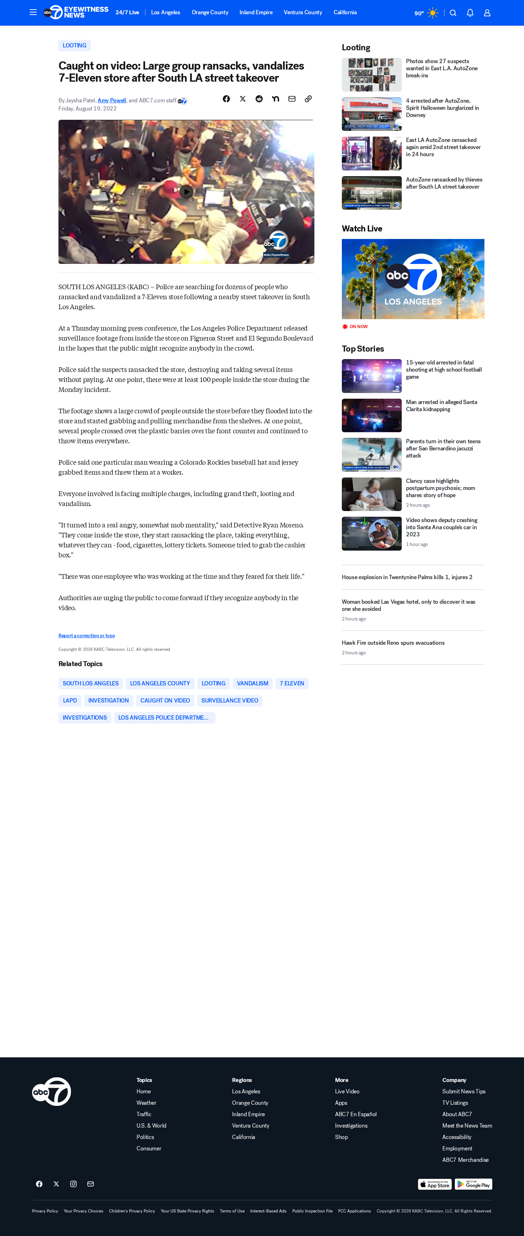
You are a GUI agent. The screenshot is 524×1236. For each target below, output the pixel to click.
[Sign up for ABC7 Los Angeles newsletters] (90, 1184)
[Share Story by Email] (292, 99)
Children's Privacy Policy (132, 1211)
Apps (341, 1103)
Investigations (351, 1126)
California (345, 12)
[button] (33, 12)
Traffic (144, 1114)
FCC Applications (354, 1211)
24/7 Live (127, 12)
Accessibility (457, 1137)
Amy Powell (112, 100)
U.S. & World (151, 1126)
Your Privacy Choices (83, 1211)
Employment (457, 1148)
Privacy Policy (45, 1211)
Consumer (149, 1148)
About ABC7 (457, 1114)
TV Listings (455, 1103)
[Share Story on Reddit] (259, 99)
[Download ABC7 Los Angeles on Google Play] (473, 1184)
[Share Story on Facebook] (226, 99)
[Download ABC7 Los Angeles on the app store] (435, 1184)
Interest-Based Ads (268, 1211)
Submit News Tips (464, 1091)
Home (144, 1091)
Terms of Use (232, 1211)
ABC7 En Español (356, 1114)
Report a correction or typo (86, 635)
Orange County (210, 12)
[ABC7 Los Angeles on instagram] (73, 1184)
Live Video (347, 1091)
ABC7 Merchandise (465, 1160)
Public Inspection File (312, 1211)
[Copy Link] (308, 99)
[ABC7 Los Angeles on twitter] (56, 1184)
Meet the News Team (467, 1126)
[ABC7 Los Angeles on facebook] (39, 1184)
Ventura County (303, 12)
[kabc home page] (51, 1091)
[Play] (413, 279)
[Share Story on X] (243, 99)
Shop (341, 1137)
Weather (146, 1103)
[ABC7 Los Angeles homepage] (75, 13)
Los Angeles (165, 12)
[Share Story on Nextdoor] (275, 99)
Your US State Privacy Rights (187, 1211)
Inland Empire (256, 12)
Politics (145, 1137)
